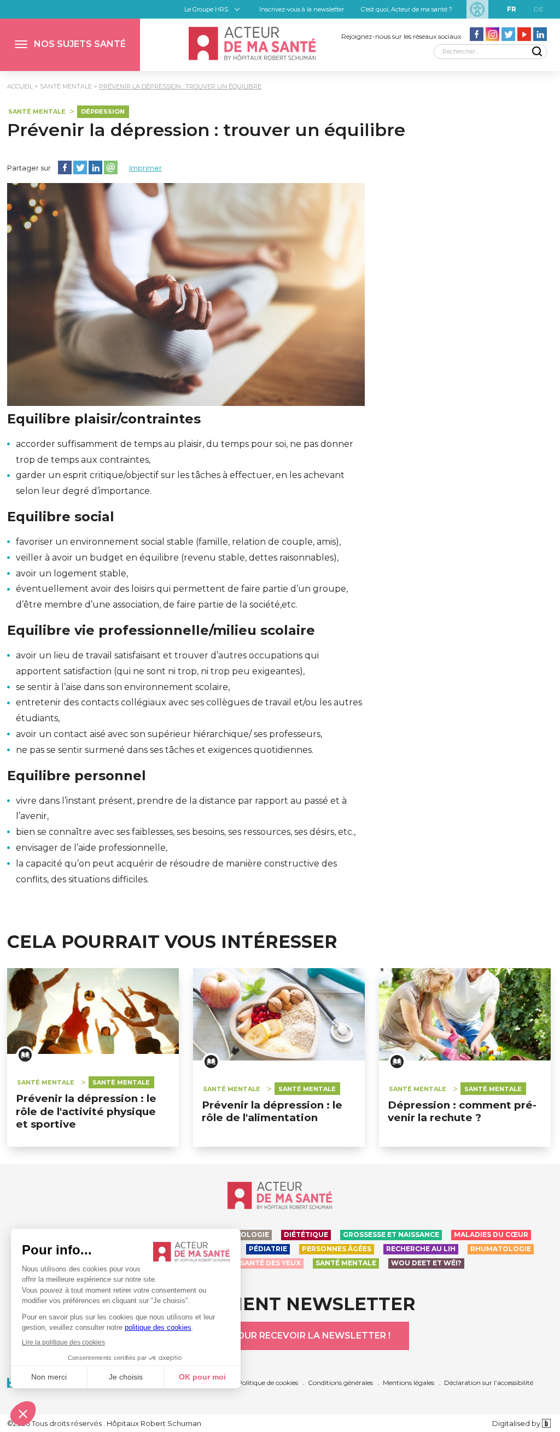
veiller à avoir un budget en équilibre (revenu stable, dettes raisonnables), (177, 557)
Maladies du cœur (491, 1234)
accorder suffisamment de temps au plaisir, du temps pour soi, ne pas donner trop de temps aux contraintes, (184, 452)
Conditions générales (340, 1382)
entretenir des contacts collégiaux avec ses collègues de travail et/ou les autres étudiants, (189, 710)
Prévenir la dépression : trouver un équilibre (180, 86)
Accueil (20, 86)
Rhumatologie (500, 1249)
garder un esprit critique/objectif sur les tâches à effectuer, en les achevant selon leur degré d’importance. (180, 483)
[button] (70, 45)
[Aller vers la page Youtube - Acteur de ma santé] (524, 34)
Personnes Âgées (336, 1249)
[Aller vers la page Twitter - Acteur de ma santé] (508, 34)
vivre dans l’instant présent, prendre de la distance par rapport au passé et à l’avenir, (181, 808)
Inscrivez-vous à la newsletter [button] (301, 9)
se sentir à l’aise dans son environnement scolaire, (123, 687)
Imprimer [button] (145, 167)
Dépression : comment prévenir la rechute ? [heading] (462, 1111)
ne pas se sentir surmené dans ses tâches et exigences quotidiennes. (164, 750)
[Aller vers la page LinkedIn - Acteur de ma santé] (540, 34)
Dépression (103, 111)
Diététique (306, 1234)
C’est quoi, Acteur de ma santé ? (406, 9)
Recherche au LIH (421, 1249)
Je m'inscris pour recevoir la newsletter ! (279, 1335)
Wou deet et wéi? (426, 1263)
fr (511, 9)
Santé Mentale (66, 86)
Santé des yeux (270, 1263)
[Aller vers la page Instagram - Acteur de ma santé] (492, 34)
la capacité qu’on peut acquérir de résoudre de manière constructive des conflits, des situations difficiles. (176, 871)
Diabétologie (241, 1234)
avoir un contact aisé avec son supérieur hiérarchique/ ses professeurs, (169, 734)
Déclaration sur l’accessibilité (488, 1382)
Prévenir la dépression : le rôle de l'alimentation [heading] (272, 1111)
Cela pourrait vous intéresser (172, 942)
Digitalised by (517, 1423)
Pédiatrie (268, 1249)
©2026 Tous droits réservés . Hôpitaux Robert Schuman (104, 1423)
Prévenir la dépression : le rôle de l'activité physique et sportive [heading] (86, 1111)
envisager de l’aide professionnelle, (91, 847)
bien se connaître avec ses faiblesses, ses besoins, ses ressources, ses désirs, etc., (185, 832)
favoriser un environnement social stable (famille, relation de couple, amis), (178, 542)
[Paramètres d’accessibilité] (477, 9)
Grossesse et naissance (391, 1234)
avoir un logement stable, (72, 573)
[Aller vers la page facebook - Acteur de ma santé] (476, 34)
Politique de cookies (267, 1382)
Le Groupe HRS (206, 9)
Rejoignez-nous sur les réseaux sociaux (401, 36)
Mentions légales (408, 1382)
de (539, 9)
